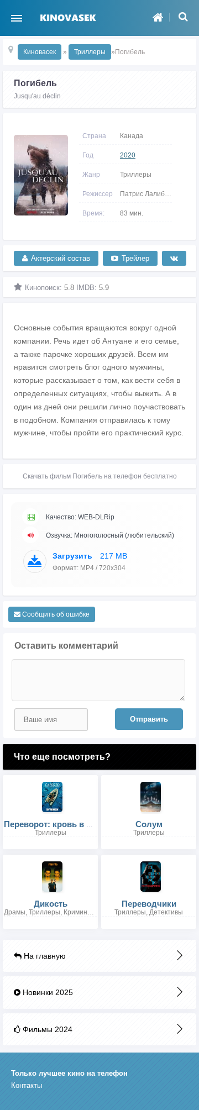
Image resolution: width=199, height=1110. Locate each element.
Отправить (149, 719)
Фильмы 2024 (46, 1029)
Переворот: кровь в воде (55, 824)
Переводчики (149, 903)
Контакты (26, 1085)
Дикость (50, 903)
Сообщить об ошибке (55, 614)
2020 (127, 155)
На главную (44, 955)
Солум (149, 824)
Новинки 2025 (46, 992)
